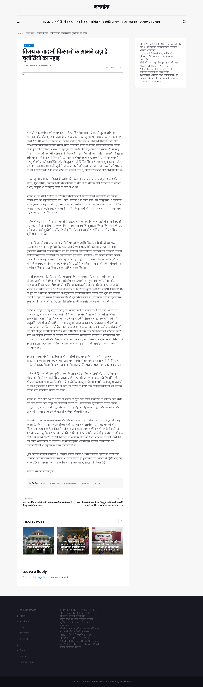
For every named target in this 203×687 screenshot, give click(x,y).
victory (97, 483)
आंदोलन (95, 22)
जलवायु (133, 22)
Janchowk (30, 65)
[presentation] (117, 521)
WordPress (126, 681)
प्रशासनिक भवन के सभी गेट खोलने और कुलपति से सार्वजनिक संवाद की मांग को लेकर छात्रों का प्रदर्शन (38, 545)
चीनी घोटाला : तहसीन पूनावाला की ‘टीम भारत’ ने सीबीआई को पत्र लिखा (159, 64)
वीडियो (22, 656)
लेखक (22, 650)
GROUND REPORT (27, 610)
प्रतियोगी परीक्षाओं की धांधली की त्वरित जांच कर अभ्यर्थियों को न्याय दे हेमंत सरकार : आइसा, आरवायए (73, 545)
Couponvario (97, 681)
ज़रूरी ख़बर (83, 22)
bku (43, 483)
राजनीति (57, 22)
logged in (41, 577)
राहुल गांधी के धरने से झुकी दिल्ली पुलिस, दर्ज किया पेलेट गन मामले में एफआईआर (107, 545)
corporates (70, 483)
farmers (85, 483)
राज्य (124, 22)
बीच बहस (69, 22)
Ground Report (150, 22)
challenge (54, 483)
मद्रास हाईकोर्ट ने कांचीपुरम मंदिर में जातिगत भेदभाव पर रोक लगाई (157, 70)
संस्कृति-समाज (110, 22)
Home (46, 22)
